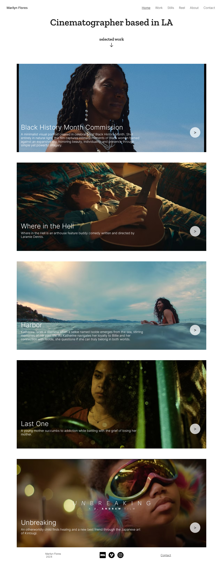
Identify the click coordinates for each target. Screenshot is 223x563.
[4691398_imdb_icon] (103, 555)
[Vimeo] (112, 555)
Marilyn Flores (17, 8)
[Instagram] (120, 555)
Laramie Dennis (32, 237)
